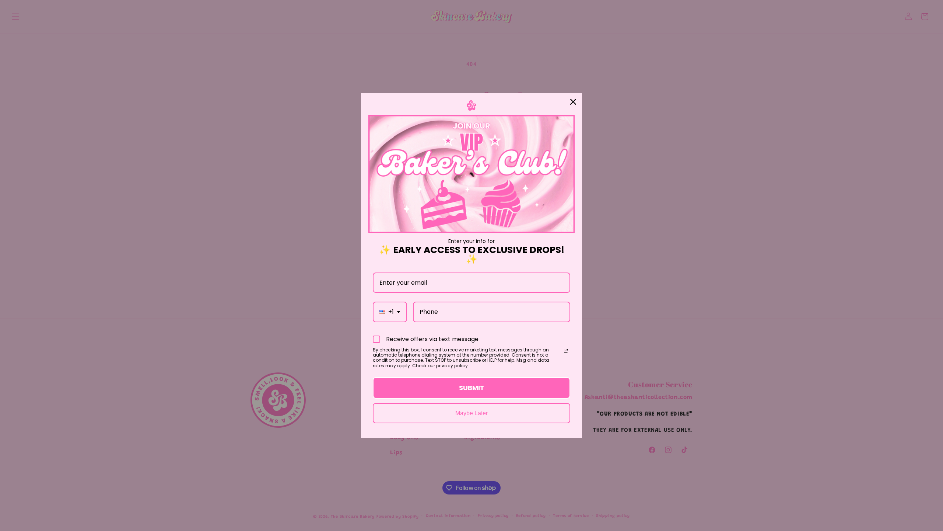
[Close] (573, 102)
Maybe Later (471, 413)
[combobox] (390, 312)
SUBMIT (471, 387)
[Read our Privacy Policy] (565, 350)
